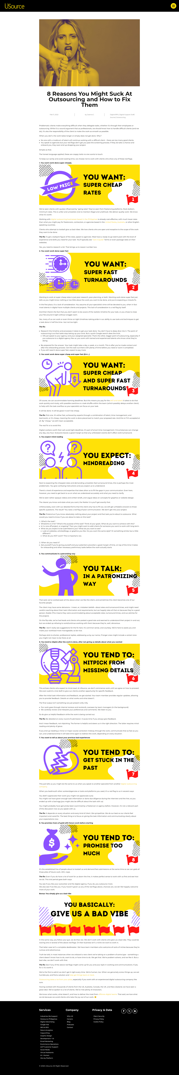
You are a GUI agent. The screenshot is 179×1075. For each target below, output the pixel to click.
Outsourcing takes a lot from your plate (55, 979)
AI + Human (44, 1055)
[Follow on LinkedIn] (134, 1011)
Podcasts (70, 1024)
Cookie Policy (98, 1022)
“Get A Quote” (98, 240)
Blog (68, 1022)
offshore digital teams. (108, 994)
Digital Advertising (47, 1022)
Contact (70, 1027)
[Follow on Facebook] (123, 1011)
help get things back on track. (82, 975)
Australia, (121, 222)
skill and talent (116, 401)
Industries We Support (49, 1016)
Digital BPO (114, 114)
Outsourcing (121, 117)
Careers (70, 1019)
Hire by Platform (46, 1058)
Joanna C (90, 114)
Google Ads (44, 1024)
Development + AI (47, 1038)
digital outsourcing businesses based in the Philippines (74, 219)
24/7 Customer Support (49, 1047)
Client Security (99, 1016)
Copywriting (45, 1033)
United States (111, 222)
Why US (70, 1016)
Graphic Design (46, 1036)
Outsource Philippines (48, 1019)
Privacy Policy (99, 1019)
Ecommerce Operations (49, 1044)
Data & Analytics (46, 1030)
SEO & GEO (44, 1027)
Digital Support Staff (126, 114)
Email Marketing (46, 1041)
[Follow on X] (129, 1011)
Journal (113, 117)
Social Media (45, 1050)
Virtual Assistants (47, 1052)
